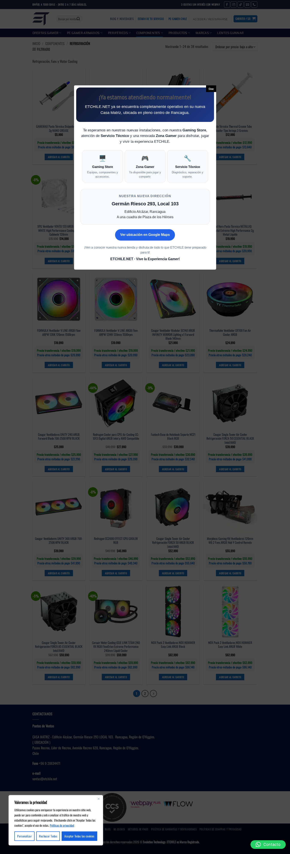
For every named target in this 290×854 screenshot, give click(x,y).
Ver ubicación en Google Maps (145, 235)
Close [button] (211, 89)
